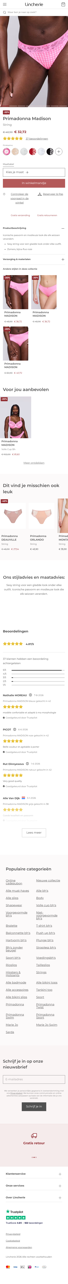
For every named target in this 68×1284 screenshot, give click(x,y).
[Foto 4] (30, 106)
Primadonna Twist (45, 1006)
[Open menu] (5, 4)
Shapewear (14, 905)
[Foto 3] (21, 106)
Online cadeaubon (14, 882)
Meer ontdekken (34, 462)
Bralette (11, 926)
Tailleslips (43, 965)
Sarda (10, 1032)
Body (40, 898)
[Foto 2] (13, 106)
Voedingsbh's (46, 958)
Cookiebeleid (13, 1241)
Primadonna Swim (15, 1016)
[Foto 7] (55, 106)
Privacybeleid (16, 1093)
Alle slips (12, 898)
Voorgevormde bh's (16, 914)
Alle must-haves (17, 891)
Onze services (15, 1185)
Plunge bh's (44, 940)
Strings (41, 972)
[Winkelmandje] (63, 4)
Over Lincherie (15, 1197)
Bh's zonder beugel (14, 949)
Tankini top (44, 990)
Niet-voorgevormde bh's (46, 915)
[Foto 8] (63, 106)
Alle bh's (42, 891)
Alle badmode (16, 982)
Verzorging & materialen (17, 259)
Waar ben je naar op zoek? (22, 12)
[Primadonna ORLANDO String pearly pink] (41, 516)
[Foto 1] (5, 106)
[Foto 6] (46, 106)
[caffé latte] (15, 151)
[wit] (41, 151)
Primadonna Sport (45, 1016)
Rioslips (11, 965)
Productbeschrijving (14, 228)
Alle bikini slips (16, 997)
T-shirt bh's (44, 926)
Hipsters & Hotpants (13, 974)
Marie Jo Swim (46, 1025)
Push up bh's (45, 933)
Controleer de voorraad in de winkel (20, 198)
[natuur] (24, 151)
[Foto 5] (38, 106)
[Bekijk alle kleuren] (59, 151)
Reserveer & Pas (53, 194)
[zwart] (50, 151)
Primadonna (15, 1004)
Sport (40, 997)
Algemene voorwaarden (19, 1247)
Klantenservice (16, 1173)
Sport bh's (13, 958)
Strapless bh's (46, 947)
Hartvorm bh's (16, 940)
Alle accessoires (17, 990)
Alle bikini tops (46, 982)
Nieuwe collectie (48, 880)
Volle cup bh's (46, 905)
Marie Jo (12, 1025)
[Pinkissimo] (6, 151)
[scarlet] (32, 151)
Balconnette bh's (18, 933)
